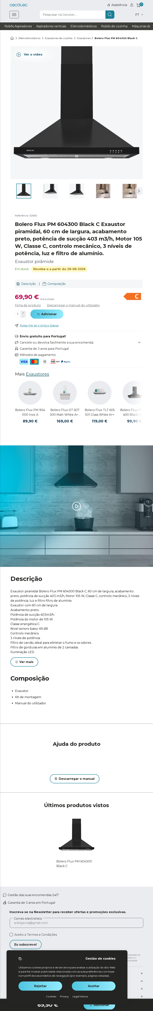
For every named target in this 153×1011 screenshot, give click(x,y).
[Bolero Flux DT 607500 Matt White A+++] (65, 393)
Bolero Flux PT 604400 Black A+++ (134, 412)
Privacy (64, 996)
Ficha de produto (28, 305)
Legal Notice (80, 996)
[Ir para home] (12, 38)
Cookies (51, 996)
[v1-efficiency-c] (132, 297)
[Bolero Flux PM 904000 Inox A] (30, 393)
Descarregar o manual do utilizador (73, 305)
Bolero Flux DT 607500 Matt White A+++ (65, 412)
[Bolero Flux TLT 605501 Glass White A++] (100, 393)
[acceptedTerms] (11, 934)
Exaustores (37, 374)
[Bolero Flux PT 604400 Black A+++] (134, 393)
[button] (139, 191)
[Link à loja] (19, 5)
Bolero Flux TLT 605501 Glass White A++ (100, 412)
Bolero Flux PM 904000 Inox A (30, 412)
